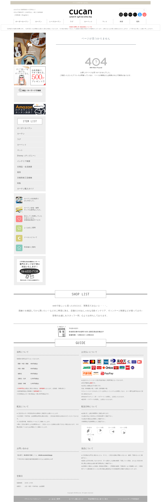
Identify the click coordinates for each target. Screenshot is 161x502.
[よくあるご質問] (29, 230)
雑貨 (121, 21)
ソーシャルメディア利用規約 (128, 499)
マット (104, 21)
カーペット (88, 21)
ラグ (71, 21)
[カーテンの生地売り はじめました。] (29, 202)
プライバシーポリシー (32, 499)
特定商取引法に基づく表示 (98, 499)
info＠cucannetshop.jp (45, 455)
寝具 (138, 21)
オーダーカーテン (22, 21)
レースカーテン (55, 21)
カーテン (38, 21)
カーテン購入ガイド (76, 499)
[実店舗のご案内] (29, 250)
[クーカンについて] (29, 240)
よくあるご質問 (54, 499)
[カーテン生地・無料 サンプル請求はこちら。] (29, 211)
